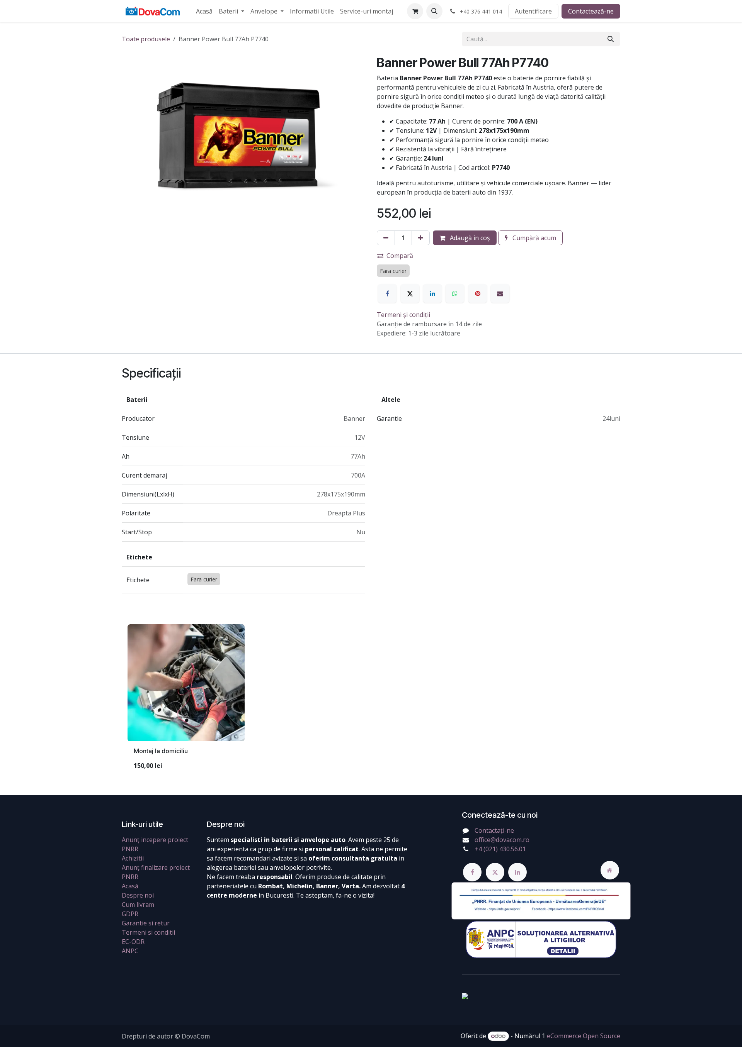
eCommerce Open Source (583, 1036)
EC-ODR (133, 941)
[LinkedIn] (432, 293)
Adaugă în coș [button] (469, 238)
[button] (434, 11)
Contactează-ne (591, 11)
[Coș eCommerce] (415, 11)
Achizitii (133, 858)
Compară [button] (399, 255)
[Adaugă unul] (421, 237)
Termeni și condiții (403, 314)
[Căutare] (610, 39)
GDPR (130, 914)
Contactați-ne (494, 830)
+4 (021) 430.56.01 (500, 849)
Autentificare (533, 11)
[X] (410, 293)
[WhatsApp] (455, 293)
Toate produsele (146, 39)
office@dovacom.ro (502, 839)
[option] (371, 700)
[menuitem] (204, 11)
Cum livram (138, 904)
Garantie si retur (146, 923)
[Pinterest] (477, 293)
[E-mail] (500, 293)
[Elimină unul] (386, 237)
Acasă (130, 886)
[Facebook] (387, 293)
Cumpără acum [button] (533, 238)
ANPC (130, 951)
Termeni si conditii (148, 932)
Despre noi (138, 895)
